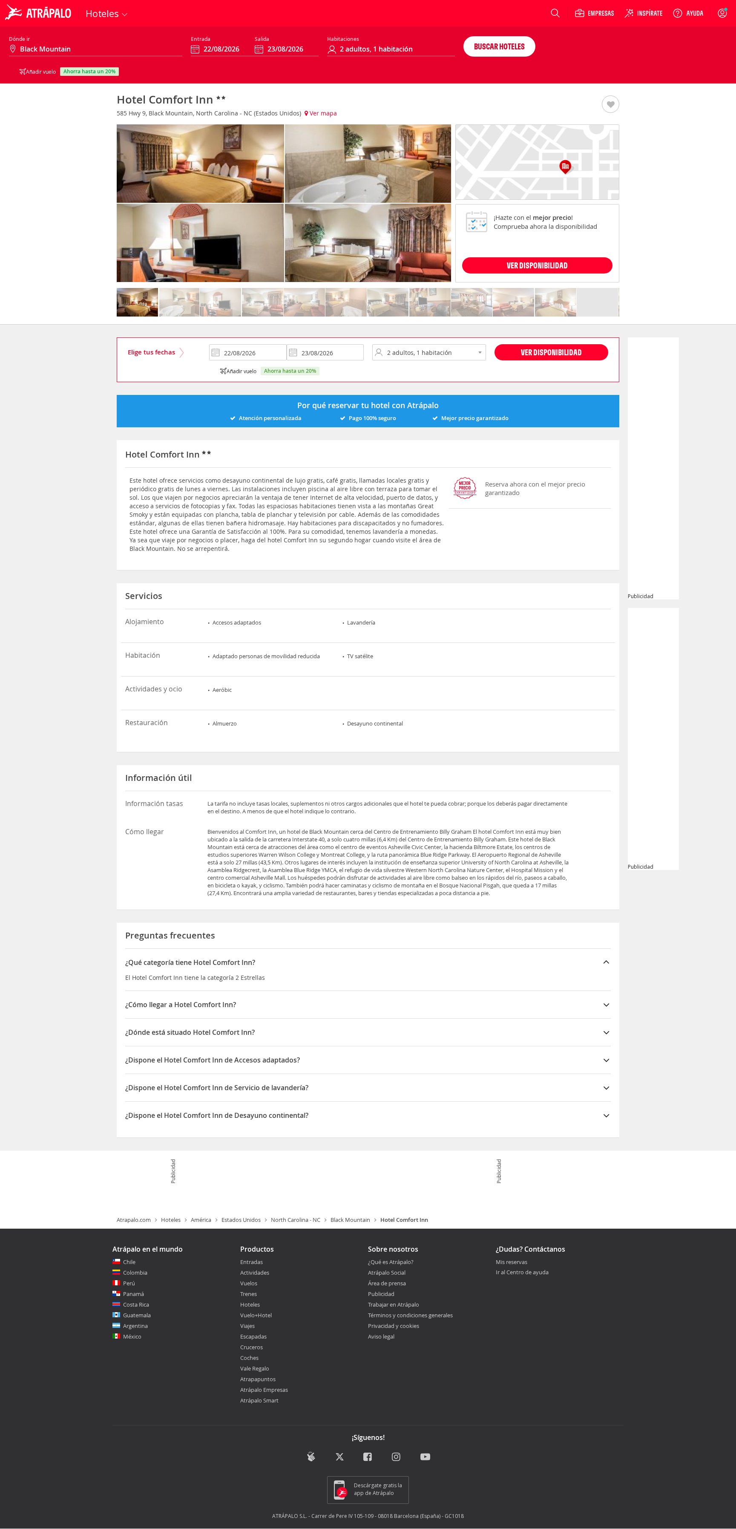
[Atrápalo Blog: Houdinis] (311, 1456)
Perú (129, 1283)
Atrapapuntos (258, 1379)
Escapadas (253, 1336)
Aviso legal (381, 1336)
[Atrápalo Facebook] (368, 1457)
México (132, 1336)
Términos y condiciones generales (410, 1315)
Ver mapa (322, 113)
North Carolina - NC (295, 1220)
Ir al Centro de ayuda (522, 1272)
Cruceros (251, 1347)
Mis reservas (511, 1262)
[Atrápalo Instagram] (397, 1457)
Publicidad (381, 1294)
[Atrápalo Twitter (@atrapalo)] (340, 1457)
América (201, 1220)
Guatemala (137, 1315)
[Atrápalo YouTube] (425, 1457)
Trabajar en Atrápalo (393, 1304)
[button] (610, 104)
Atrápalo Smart (259, 1400)
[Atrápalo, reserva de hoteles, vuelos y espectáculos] (39, 13)
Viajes (247, 1326)
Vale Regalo (254, 1368)
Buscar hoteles (499, 46)
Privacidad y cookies (393, 1326)
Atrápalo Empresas (264, 1390)
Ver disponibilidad (551, 352)
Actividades (254, 1272)
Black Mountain (350, 1220)
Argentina (135, 1326)
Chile (129, 1262)
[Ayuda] (688, 13)
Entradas (251, 1262)
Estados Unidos (241, 1220)
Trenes (248, 1294)
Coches (249, 1358)
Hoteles (171, 1220)
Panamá (133, 1294)
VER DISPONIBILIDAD (537, 265)
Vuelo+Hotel (256, 1315)
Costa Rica (136, 1304)
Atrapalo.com (134, 1220)
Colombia (135, 1272)
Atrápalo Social (386, 1272)
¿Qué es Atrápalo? (391, 1262)
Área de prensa (387, 1283)
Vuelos (248, 1283)
